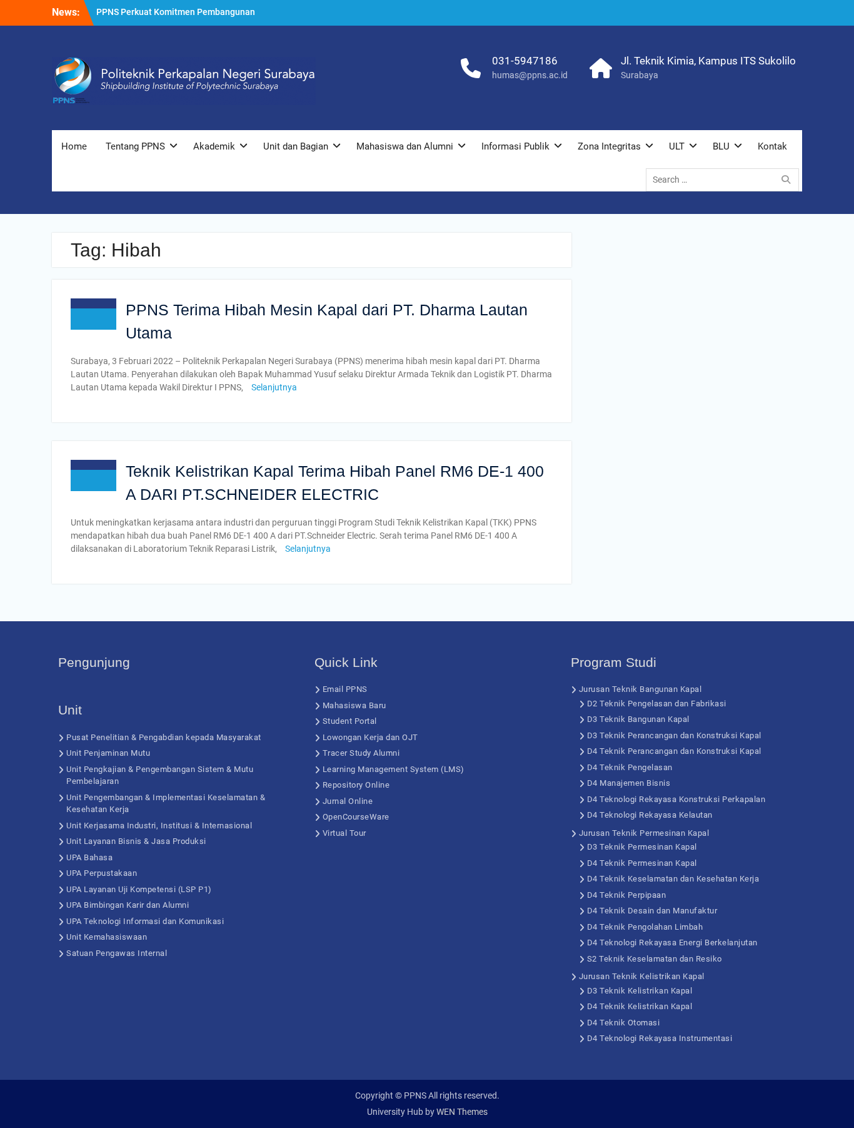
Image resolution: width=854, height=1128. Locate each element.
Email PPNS (345, 689)
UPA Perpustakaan (101, 873)
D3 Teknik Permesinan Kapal (642, 846)
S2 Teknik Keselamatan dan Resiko (654, 958)
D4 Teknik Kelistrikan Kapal (640, 1006)
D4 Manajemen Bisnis (629, 783)
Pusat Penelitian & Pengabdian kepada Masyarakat (163, 737)
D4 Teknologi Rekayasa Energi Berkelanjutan (672, 942)
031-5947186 (525, 60)
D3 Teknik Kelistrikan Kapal (640, 990)
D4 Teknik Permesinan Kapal (642, 863)
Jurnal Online (348, 801)
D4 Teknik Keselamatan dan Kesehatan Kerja (673, 878)
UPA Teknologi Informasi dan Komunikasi (145, 921)
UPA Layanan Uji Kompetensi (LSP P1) (139, 889)
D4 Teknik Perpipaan (626, 895)
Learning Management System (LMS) (394, 769)
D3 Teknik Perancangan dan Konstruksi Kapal (674, 735)
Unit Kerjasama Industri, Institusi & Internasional (159, 825)
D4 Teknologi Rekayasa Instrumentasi (660, 1038)
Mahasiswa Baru (354, 705)
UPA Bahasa (89, 857)
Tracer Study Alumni (361, 753)
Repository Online (356, 785)
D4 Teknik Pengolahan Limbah (645, 927)
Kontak (772, 146)
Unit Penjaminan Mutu (108, 753)
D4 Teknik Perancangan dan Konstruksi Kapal (674, 751)
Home (74, 146)
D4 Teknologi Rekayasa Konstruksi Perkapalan (676, 799)
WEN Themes (462, 1112)
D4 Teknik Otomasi (623, 1022)
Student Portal (350, 721)
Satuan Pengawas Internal (116, 953)
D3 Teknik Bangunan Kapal (638, 719)
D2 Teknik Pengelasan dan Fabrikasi (656, 703)
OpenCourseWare (356, 816)
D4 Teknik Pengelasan (630, 767)
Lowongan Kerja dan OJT (370, 737)
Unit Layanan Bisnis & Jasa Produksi (136, 841)
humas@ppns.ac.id (530, 75)
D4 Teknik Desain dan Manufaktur (652, 910)
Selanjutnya (274, 387)
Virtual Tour (344, 833)
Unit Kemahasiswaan (106, 937)
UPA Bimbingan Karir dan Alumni (127, 905)
